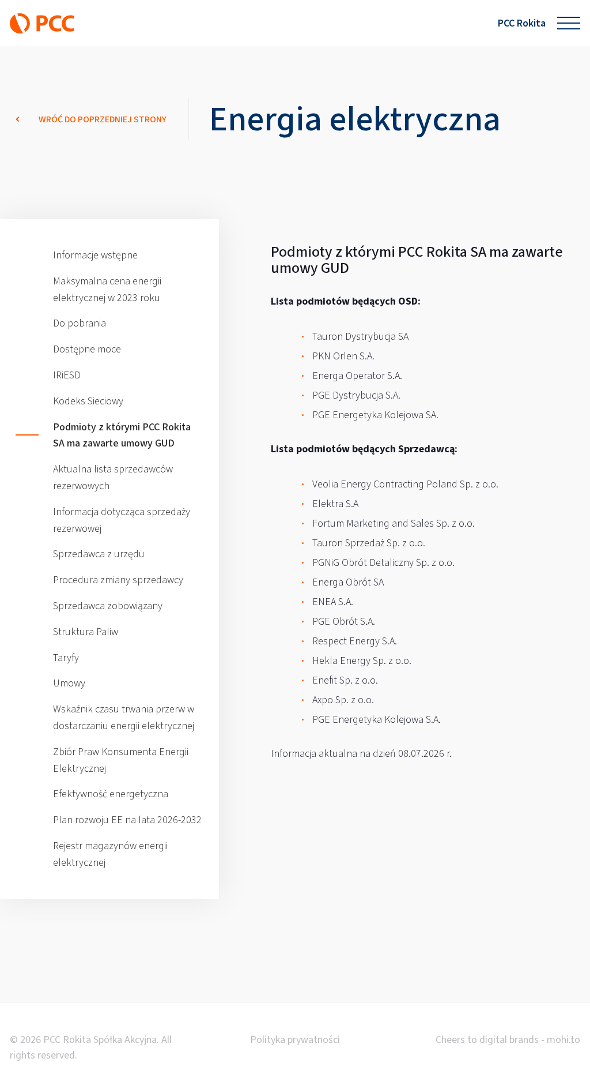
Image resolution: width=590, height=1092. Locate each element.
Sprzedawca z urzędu (99, 554)
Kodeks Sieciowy (88, 401)
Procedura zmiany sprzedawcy (118, 580)
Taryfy (66, 658)
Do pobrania (79, 323)
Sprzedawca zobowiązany (107, 606)
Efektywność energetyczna (110, 794)
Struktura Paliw (85, 632)
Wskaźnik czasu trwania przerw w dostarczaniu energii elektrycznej (123, 717)
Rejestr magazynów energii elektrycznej (110, 854)
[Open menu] (568, 23)
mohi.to (563, 1039)
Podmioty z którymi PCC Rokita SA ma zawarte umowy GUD (122, 435)
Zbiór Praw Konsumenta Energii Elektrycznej (120, 760)
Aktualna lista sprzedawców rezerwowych (113, 477)
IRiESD (67, 375)
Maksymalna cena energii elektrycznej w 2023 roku (107, 289)
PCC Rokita (522, 23)
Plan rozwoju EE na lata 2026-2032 (127, 820)
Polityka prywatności (295, 1039)
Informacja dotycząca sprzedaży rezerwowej (121, 520)
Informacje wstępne (95, 255)
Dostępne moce (87, 349)
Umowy (69, 683)
